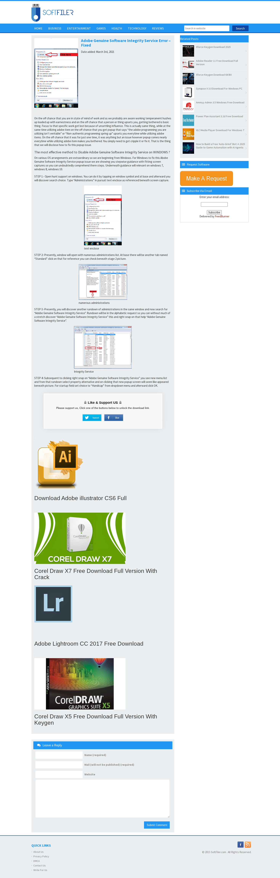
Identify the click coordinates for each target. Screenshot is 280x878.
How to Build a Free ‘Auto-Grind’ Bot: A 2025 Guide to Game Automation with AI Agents (220, 145)
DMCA (36, 861)
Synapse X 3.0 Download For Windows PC (219, 88)
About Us (38, 851)
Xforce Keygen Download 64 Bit (214, 74)
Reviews (158, 28)
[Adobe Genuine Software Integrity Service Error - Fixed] (103, 215)
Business (54, 28)
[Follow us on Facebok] (241, 844)
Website (89, 774)
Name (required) (95, 755)
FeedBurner (222, 216)
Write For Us (40, 870)
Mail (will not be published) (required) (109, 764)
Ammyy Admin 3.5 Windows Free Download (220, 102)
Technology (137, 28)
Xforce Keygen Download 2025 (213, 47)
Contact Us (39, 865)
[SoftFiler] (52, 12)
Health (116, 28)
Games (101, 28)
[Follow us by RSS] (248, 844)
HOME (38, 28)
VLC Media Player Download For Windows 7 (220, 130)
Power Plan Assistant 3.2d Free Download (219, 116)
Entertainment (79, 28)
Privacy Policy (41, 856)
